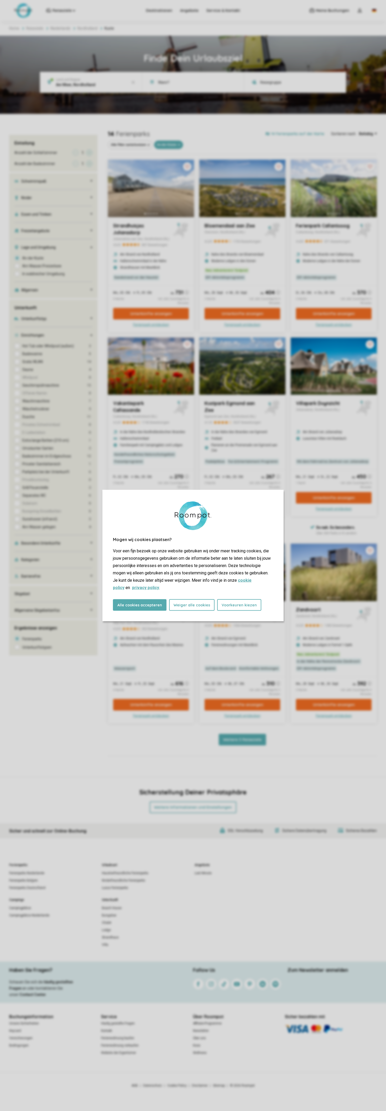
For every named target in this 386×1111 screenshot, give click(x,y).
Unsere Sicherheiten (24, 1023)
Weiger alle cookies (192, 605)
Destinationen (159, 10)
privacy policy (145, 587)
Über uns (199, 1038)
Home (14, 28)
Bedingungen (19, 1045)
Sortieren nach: (343, 134)
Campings (16, 900)
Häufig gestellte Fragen (118, 1023)
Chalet (106, 923)
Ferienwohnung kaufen (117, 1038)
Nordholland (87, 28)
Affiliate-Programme (207, 1023)
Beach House (112, 908)
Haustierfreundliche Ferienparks (125, 873)
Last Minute (203, 873)
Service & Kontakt (223, 10)
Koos (196, 1045)
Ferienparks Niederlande (26, 873)
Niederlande (60, 28)
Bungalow (109, 915)
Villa (105, 945)
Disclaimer (200, 1085)
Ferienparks (18, 865)
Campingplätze (20, 908)
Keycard (15, 1031)
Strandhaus (110, 937)
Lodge (106, 930)
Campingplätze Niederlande (29, 915)
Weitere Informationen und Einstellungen (193, 807)
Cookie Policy (177, 1085)
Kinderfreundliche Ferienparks (123, 880)
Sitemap (219, 1085)
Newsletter (201, 1031)
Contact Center (32, 994)
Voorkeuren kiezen (239, 605)
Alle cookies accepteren (139, 605)
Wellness (200, 1053)
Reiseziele (34, 28)
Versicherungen (21, 1038)
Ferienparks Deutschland (27, 888)
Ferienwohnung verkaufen (120, 1045)
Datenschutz (152, 1085)
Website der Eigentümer (118, 1053)
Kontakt (106, 1031)
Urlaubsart (109, 865)
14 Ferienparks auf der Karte (297, 133)
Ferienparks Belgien (23, 880)
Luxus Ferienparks (115, 888)
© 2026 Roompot (242, 1085)
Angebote (189, 10)
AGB (135, 1085)
